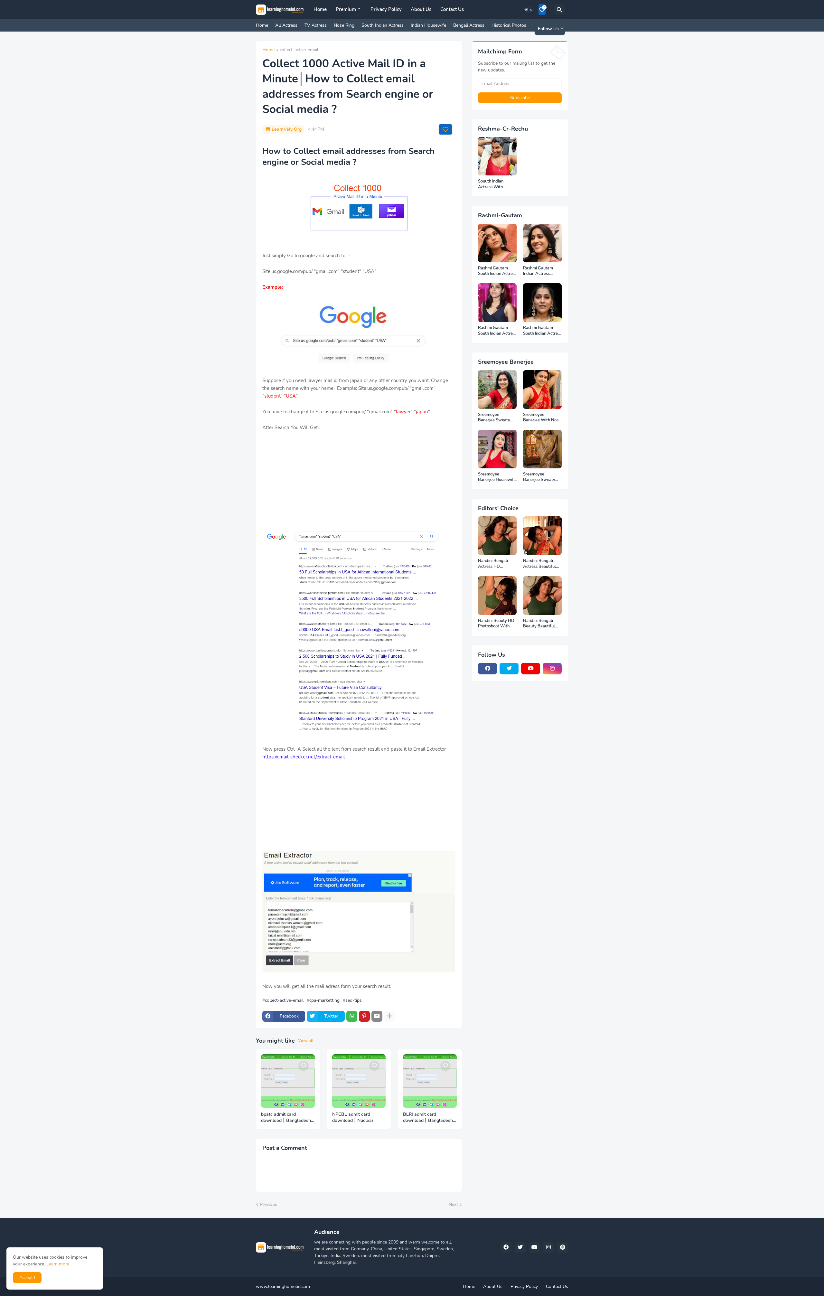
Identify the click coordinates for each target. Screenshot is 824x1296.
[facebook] (487, 668)
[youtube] (530, 668)
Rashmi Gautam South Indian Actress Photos (497, 330)
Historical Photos (509, 25)
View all (306, 1041)
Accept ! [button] (27, 1277)
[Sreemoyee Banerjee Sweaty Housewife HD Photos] (542, 449)
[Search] (559, 9)
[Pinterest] (364, 1016)
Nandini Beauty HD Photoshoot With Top (496, 623)
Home (320, 9)
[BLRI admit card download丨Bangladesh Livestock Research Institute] (430, 1081)
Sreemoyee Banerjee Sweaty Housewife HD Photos (539, 477)
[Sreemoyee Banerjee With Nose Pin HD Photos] (542, 389)
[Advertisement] (358, 484)
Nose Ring (344, 25)
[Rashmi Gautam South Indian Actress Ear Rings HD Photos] (542, 302)
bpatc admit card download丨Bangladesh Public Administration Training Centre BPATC (286, 1118)
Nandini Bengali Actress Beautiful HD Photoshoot (539, 563)
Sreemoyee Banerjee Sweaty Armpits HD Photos (496, 417)
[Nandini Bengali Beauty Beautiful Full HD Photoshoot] (542, 595)
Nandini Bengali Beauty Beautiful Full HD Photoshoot (541, 623)
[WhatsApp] (351, 1016)
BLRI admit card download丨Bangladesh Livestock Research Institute (428, 1118)
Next (453, 1204)
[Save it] (445, 129)
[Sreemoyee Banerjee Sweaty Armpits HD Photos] (497, 389)
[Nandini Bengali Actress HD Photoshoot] (497, 535)
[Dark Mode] (528, 9)
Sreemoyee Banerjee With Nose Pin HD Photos (542, 417)
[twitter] (509, 668)
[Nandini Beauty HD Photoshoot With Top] (497, 595)
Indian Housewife (428, 25)
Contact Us (452, 9)
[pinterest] (562, 1247)
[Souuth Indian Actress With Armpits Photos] (497, 156)
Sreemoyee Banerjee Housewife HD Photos (497, 477)
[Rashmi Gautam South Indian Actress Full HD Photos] (497, 243)
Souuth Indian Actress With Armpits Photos (492, 184)
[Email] (376, 1016)
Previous (268, 1204)
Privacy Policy (386, 9)
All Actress (286, 25)
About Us (421, 9)
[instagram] (552, 668)
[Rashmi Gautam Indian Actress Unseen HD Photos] (542, 243)
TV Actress (315, 25)
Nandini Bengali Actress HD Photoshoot (493, 563)
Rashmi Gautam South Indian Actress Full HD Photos (497, 271)
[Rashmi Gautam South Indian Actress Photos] (497, 302)
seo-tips (353, 1000)
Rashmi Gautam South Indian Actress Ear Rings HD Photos (542, 330)
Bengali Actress (468, 25)
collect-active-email (299, 50)
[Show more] (389, 1016)
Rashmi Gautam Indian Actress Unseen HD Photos (540, 271)
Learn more (57, 1264)
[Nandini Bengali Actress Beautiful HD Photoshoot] (542, 535)
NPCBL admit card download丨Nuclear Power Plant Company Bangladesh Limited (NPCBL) (355, 1118)
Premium (346, 9)
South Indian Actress (382, 25)
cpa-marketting (324, 1000)
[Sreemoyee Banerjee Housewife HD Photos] (497, 449)
